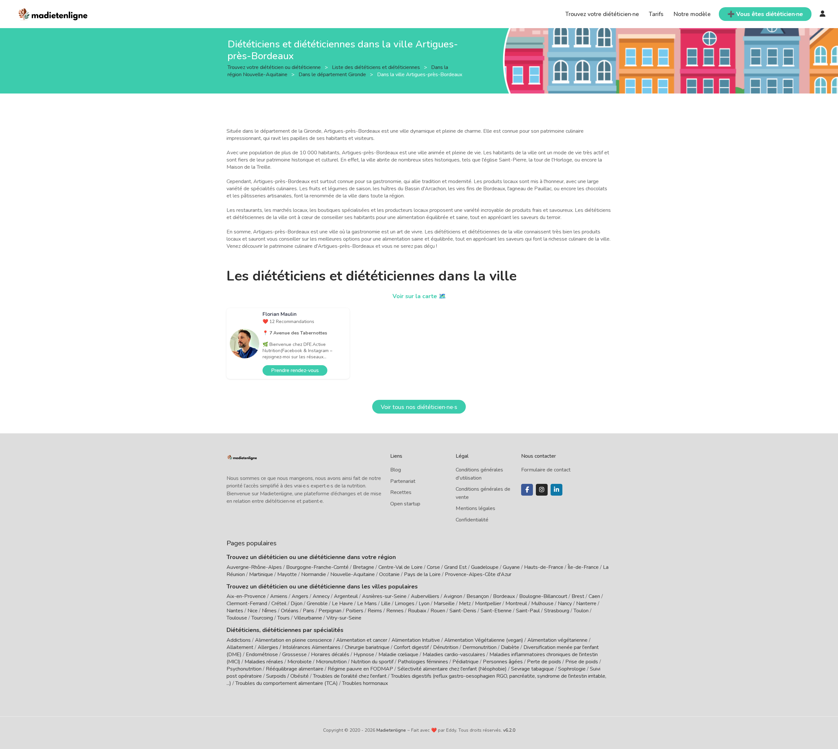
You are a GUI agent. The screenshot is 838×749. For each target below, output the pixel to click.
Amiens (278, 596)
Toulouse (237, 617)
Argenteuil (346, 596)
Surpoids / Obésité (287, 676)
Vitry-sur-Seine (343, 617)
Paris (308, 610)
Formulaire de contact (546, 469)
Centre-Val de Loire (400, 567)
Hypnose (364, 654)
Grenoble (317, 603)
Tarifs (656, 14)
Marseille (444, 603)
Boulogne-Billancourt (543, 596)
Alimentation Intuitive (416, 640)
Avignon (453, 596)
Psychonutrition (244, 668)
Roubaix (417, 610)
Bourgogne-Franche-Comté (317, 567)
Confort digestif (411, 647)
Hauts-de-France (543, 567)
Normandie (313, 574)
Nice (252, 610)
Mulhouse (542, 603)
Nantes (235, 610)
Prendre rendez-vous (295, 370)
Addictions (239, 640)
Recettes (400, 492)
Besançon (477, 596)
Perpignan (330, 610)
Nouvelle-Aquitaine (352, 574)
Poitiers (354, 610)
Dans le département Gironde (333, 74)
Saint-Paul (528, 610)
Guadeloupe (485, 567)
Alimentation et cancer (361, 640)
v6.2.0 (509, 730)
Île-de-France (583, 567)
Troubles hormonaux (365, 683)
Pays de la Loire (422, 574)
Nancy (565, 603)
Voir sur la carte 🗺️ (419, 296)
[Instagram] (542, 490)
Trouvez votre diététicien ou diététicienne (275, 67)
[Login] (823, 14)
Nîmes (269, 610)
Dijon (296, 603)
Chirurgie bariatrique (367, 647)
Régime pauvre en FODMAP (360, 668)
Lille (386, 603)
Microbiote (300, 661)
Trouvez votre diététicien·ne (602, 14)
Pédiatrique (465, 661)
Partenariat (402, 481)
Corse (433, 567)
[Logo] (53, 13)
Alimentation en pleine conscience (293, 640)
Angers (300, 596)
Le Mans (367, 603)
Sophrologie (572, 668)
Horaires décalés (330, 654)
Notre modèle (692, 14)
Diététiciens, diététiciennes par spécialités (285, 630)
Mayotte (287, 574)
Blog (395, 469)
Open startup (405, 503)
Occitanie (389, 574)
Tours (283, 617)
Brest (578, 596)
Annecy (321, 596)
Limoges (404, 603)
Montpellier (488, 603)
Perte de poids (544, 661)
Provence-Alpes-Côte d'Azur (478, 574)
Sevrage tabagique (532, 668)
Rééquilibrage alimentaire (294, 668)
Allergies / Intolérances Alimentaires (299, 647)
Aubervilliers (425, 596)
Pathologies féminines (423, 661)
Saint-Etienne (496, 610)
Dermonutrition (480, 647)
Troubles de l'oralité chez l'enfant (350, 676)
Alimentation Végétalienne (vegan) (483, 640)
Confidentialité (472, 519)
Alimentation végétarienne (557, 640)
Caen (594, 596)
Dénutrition (445, 647)
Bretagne (363, 567)
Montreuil (516, 603)
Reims (375, 610)
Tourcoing (262, 617)
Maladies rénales (264, 661)
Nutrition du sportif (372, 661)
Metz (465, 603)
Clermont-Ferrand (247, 603)
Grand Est (455, 567)
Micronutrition (331, 661)
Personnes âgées (503, 661)
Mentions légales (475, 508)
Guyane (511, 567)
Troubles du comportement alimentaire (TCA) (286, 683)
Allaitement (240, 647)
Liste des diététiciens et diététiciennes (376, 67)
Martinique (261, 574)
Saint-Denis (462, 610)
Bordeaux (504, 596)
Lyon (424, 603)
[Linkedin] (556, 490)
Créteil (278, 603)
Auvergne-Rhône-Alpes (254, 567)
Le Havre (342, 603)
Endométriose (262, 654)
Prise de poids (581, 661)
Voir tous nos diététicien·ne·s (419, 407)
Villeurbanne (308, 617)
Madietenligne (391, 730)
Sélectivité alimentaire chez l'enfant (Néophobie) (452, 668)
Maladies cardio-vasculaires (454, 654)
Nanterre (586, 603)
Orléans (290, 610)
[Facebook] (527, 490)
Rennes (395, 610)
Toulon (581, 610)
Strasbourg (556, 610)
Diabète (510, 647)
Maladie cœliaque (398, 654)
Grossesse (294, 654)
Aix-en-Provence (246, 596)
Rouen (437, 610)
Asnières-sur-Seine (384, 596)
